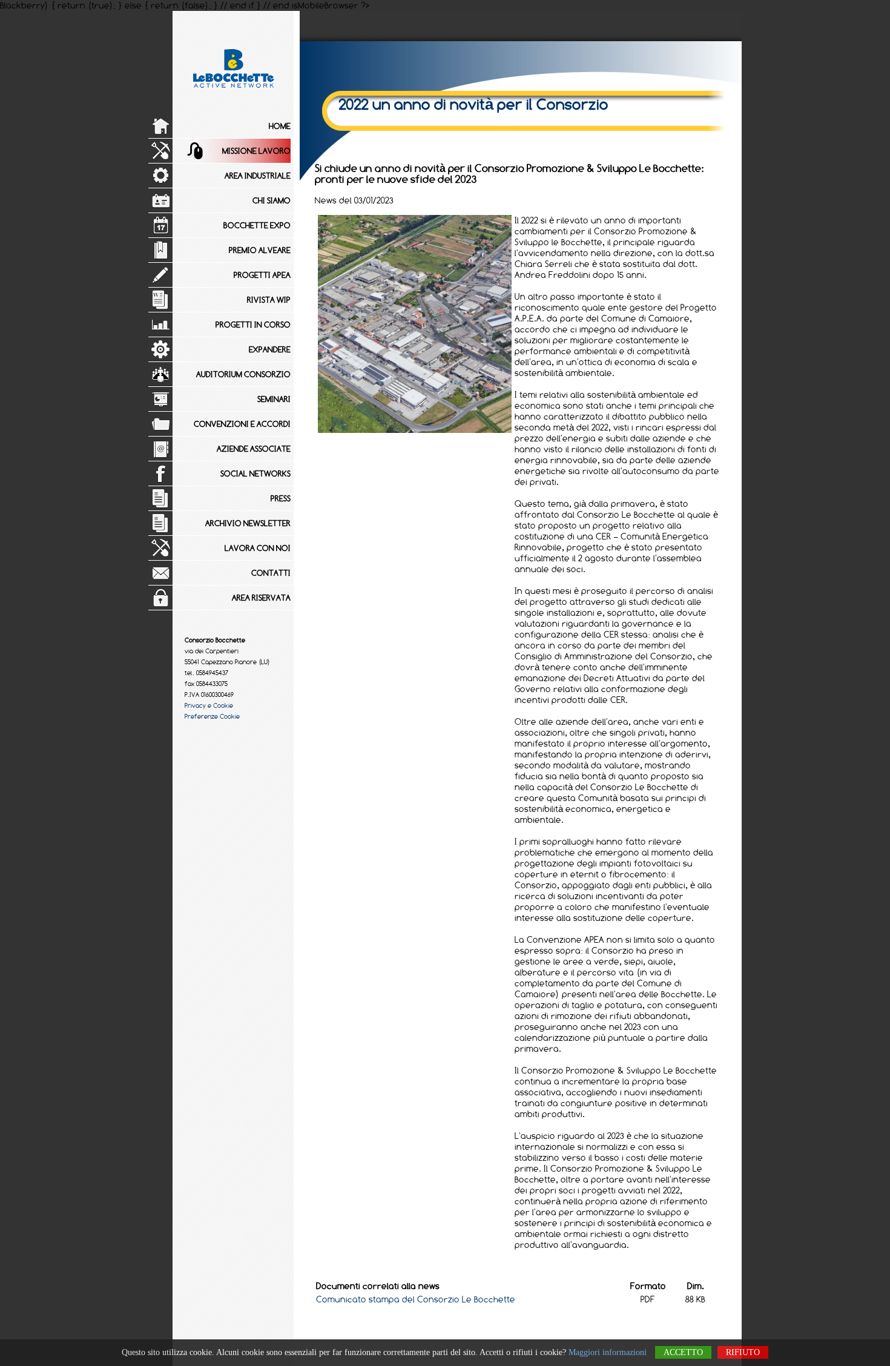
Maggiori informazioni (608, 1352)
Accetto (683, 1352)
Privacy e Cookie (209, 705)
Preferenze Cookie (212, 716)
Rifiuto (743, 1352)
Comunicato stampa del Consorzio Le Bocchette (415, 1299)
